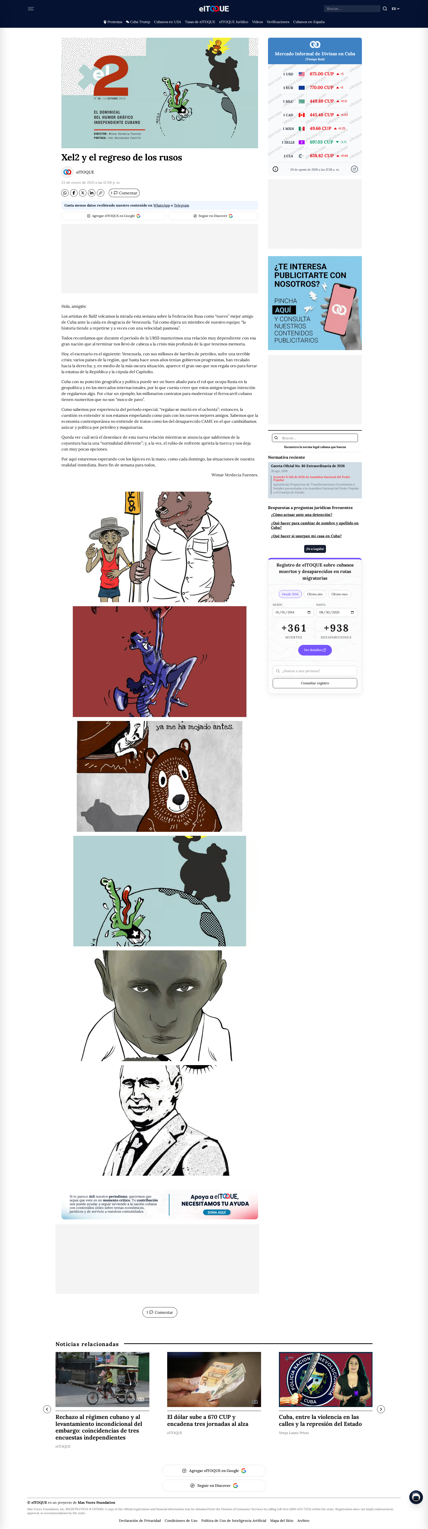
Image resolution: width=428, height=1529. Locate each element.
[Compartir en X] (82, 192)
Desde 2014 (290, 594)
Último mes (339, 594)
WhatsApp (161, 205)
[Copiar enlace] (100, 192)
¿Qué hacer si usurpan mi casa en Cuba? (306, 536)
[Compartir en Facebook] (73, 192)
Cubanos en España (309, 22)
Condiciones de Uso (181, 1520)
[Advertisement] (159, 258)
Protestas (114, 22)
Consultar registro (315, 683)
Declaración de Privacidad (140, 1520)
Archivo (303, 1520)
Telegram (181, 205)
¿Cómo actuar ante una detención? (301, 514)
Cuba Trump (140, 22)
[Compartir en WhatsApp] (64, 192)
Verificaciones (278, 22)
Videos (257, 22)
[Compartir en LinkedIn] (91, 192)
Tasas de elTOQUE (200, 22)
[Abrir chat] (416, 1497)
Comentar (124, 192)
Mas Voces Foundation (96, 1502)
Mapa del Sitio (281, 1520)
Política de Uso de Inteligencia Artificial (233, 1520)
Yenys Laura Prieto (294, 1433)
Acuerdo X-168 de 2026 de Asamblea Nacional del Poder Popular (311, 478)
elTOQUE (85, 172)
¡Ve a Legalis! (315, 549)
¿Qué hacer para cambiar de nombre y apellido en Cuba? (315, 525)
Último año (315, 594)
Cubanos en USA (167, 22)
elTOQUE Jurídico (233, 22)
